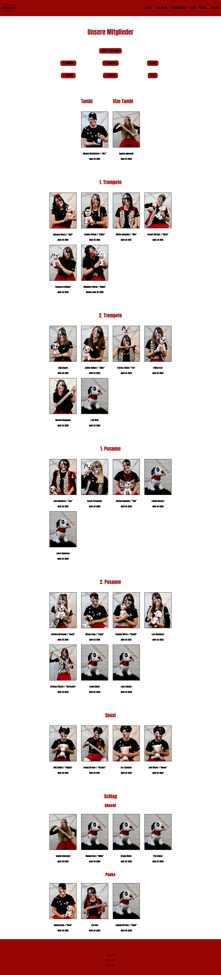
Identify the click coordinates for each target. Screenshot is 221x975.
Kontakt (215, 7)
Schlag (152, 63)
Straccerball (178, 7)
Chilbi (192, 7)
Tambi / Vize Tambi (110, 51)
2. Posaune (110, 75)
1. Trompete (68, 63)
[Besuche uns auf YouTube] (114, 946)
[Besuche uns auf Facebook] (105, 946)
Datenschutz (110, 960)
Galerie (203, 7)
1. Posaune (68, 75)
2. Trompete (110, 63)
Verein (148, 7)
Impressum (110, 955)
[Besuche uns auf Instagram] (110, 946)
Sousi (152, 75)
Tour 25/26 (161, 7)
